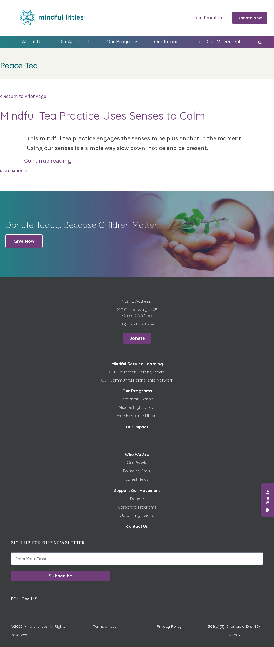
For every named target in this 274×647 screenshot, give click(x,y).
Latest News (137, 479)
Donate (137, 498)
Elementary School (137, 399)
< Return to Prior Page (23, 96)
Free (121, 415)
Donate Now (249, 17)
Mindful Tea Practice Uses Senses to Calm (102, 115)
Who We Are (137, 454)
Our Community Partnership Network (137, 380)
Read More (11, 170)
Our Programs (122, 41)
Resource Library (142, 415)
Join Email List (209, 18)
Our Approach (74, 41)
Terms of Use (104, 626)
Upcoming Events (137, 515)
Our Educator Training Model (137, 372)
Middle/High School (137, 407)
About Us (32, 41)
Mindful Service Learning (137, 364)
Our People (137, 462)
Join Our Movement (218, 41)
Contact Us (137, 526)
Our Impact (167, 41)
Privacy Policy (169, 626)
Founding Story (137, 470)
